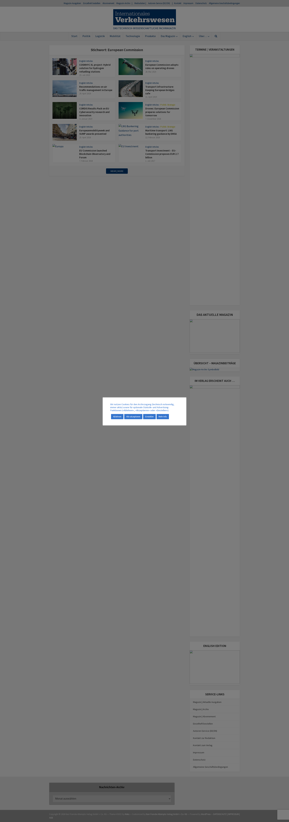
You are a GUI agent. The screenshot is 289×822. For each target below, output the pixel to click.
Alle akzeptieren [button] (133, 416)
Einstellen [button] (149, 416)
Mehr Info (163, 416)
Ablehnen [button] (117, 416)
